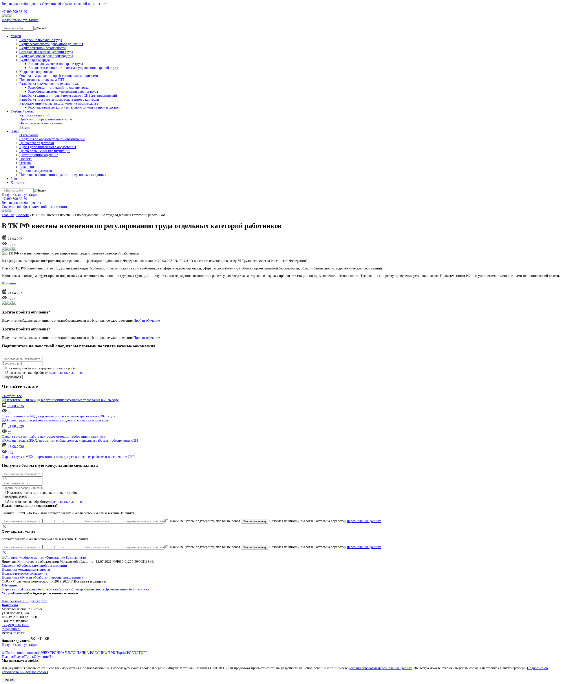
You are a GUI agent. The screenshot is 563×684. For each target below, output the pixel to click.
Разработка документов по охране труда (49, 83)
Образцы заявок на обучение (40, 123)
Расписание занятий (34, 115)
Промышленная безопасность (126, 589)
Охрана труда (12, 589)
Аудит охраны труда (34, 60)
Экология (65, 589)
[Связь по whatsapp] (47, 641)
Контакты (18, 182)
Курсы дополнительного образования (47, 147)
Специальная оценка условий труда (46, 52)
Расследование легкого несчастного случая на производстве (73, 107)
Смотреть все (12, 396)
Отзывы (25, 163)
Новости (25, 159)
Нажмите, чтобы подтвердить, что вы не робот (41, 492)
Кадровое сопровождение (38, 72)
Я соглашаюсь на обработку (44, 501)
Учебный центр (22, 111)
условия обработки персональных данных (380, 668)
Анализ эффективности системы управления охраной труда (73, 68)
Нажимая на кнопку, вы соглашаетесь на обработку (324, 521)
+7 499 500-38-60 (14, 11)
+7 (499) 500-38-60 (15, 625)
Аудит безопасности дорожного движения (51, 44)
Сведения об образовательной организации (74, 4)
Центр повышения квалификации (44, 151)
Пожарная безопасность (40, 589)
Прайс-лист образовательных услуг (46, 119)
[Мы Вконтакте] (33, 641)
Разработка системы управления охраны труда (63, 91)
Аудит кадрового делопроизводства (46, 56)
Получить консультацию (20, 20)
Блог (14, 179)
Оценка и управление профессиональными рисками (58, 75)
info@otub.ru (11, 629)
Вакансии (26, 167)
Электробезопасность (88, 589)
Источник (9, 283)
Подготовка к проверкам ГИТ (41, 79)
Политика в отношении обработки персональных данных (62, 175)
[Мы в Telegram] (40, 641)
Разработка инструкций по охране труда (58, 87)
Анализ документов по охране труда (55, 64)
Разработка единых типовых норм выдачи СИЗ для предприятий (68, 95)
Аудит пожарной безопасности (42, 48)
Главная (8, 215)
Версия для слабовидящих (22, 4)
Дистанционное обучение (38, 155)
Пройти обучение (146, 320)
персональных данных (66, 372)
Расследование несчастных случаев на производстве (58, 103)
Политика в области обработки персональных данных (42, 577)
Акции (24, 127)
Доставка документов (35, 171)
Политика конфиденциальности (26, 569)
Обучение (9, 585)
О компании (28, 135)
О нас (15, 131)
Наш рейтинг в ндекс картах (24, 601)
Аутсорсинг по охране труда (40, 40)
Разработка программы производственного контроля (59, 99)
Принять (9, 680)
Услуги (16, 36)
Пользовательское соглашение (24, 573)
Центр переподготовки (36, 143)
